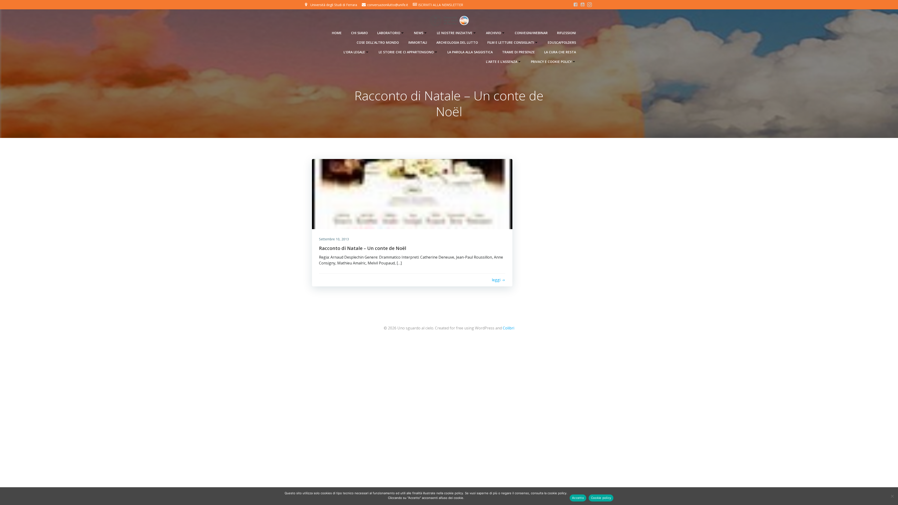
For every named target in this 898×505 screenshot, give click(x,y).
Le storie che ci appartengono (406, 52)
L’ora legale (354, 52)
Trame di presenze (518, 52)
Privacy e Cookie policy (551, 61)
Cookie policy (601, 498)
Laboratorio (388, 33)
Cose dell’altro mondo (378, 42)
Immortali (417, 42)
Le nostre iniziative (454, 33)
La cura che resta (560, 52)
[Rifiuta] (892, 496)
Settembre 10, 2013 (334, 239)
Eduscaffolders (562, 42)
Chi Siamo (359, 33)
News (418, 33)
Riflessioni (566, 33)
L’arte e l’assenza (501, 61)
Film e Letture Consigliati (510, 42)
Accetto (578, 498)
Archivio (493, 33)
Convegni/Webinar (531, 33)
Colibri (508, 328)
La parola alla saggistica (470, 52)
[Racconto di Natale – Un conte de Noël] (412, 193)
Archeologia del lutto (457, 42)
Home (337, 33)
